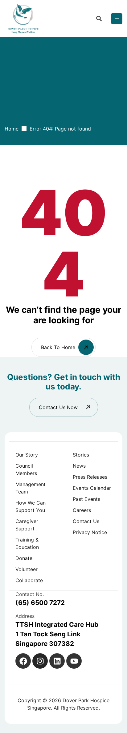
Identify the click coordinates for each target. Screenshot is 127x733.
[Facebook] (23, 661)
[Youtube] (74, 661)
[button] (63, 407)
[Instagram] (40, 661)
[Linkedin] (57, 661)
